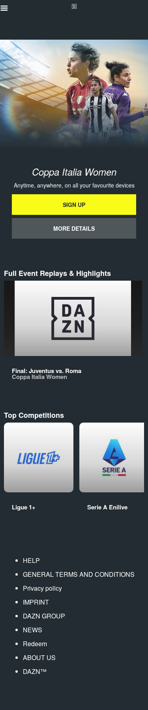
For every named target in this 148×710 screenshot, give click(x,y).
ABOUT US (39, 657)
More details (74, 228)
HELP (31, 560)
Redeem (35, 643)
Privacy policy (42, 588)
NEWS (32, 629)
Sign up (74, 205)
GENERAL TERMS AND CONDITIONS (79, 574)
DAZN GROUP (44, 615)
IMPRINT (36, 602)
